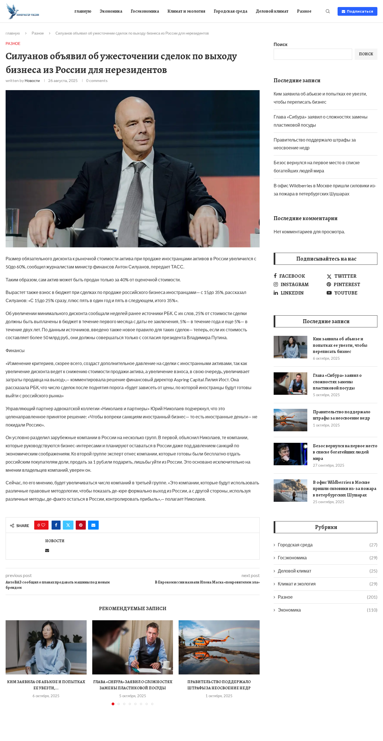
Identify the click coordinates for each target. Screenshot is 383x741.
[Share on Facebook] (56, 525)
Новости (32, 80)
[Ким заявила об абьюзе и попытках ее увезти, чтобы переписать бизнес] (46, 647)
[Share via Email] (93, 525)
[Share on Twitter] (68, 525)
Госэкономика (145, 11)
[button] (13, 662)
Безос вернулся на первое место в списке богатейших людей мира (345, 452)
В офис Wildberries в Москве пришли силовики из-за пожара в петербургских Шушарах (344, 488)
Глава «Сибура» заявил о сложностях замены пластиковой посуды (337, 381)
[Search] (328, 11)
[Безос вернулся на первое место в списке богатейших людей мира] (290, 454)
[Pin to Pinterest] (81, 525)
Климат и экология (186, 11)
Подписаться (359, 11)
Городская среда (230, 11)
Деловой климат (272, 11)
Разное (304, 11)
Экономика (111, 11)
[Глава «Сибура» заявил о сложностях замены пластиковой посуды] (132, 647)
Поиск (280, 44)
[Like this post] (43, 525)
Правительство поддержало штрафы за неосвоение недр (341, 415)
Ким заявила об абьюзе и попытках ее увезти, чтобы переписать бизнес (340, 345)
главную (83, 11)
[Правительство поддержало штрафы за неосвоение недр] (219, 647)
